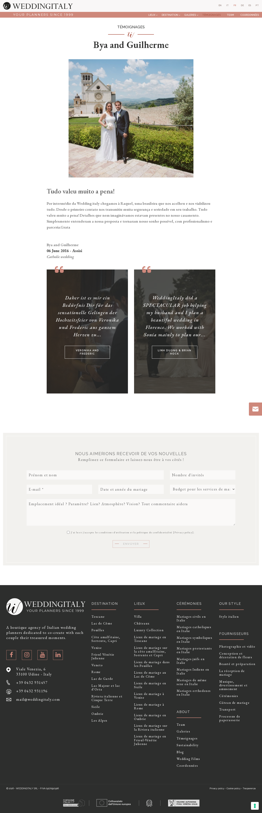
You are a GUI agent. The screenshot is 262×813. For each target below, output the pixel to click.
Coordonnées (249, 14)
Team (230, 14)
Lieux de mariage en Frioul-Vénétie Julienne (150, 740)
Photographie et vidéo (237, 646)
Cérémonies (228, 696)
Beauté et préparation (237, 664)
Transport (227, 709)
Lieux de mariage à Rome (149, 706)
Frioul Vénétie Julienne (102, 656)
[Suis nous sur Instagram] (27, 655)
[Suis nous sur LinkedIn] (58, 655)
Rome (96, 672)
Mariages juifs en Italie (191, 661)
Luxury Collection (149, 630)
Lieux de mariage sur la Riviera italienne (151, 727)
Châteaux (141, 623)
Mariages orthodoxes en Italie (194, 693)
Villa (138, 617)
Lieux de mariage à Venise (149, 696)
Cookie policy (234, 788)
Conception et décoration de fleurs (235, 655)
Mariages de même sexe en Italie (192, 682)
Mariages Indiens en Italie (193, 671)
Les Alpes (99, 720)
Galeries (190, 14)
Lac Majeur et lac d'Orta (105, 687)
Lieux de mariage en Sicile (150, 685)
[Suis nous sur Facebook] (11, 655)
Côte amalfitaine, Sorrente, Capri (105, 639)
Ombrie (97, 714)
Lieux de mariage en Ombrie (150, 717)
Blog (180, 752)
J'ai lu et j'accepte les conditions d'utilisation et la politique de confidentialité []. (132, 532)
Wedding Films (188, 759)
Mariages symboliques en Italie (194, 640)
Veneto (97, 665)
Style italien (229, 617)
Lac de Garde (102, 679)
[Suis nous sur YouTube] (42, 655)
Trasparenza (249, 788)
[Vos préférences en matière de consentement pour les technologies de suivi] (255, 806)
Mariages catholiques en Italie (194, 629)
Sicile (95, 707)
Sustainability (188, 745)
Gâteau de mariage (234, 703)
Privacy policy (183, 532)
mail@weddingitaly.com (38, 699)
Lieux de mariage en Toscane (150, 639)
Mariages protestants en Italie (194, 650)
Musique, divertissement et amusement (233, 685)
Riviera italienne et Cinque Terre (107, 698)
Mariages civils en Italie (191, 618)
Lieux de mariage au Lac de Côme (150, 674)
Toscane (98, 617)
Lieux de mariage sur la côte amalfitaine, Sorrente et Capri (151, 651)
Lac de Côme (101, 623)
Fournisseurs (234, 634)
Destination (170, 14)
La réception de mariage (232, 673)
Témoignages (211, 14)
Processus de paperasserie (229, 718)
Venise (96, 648)
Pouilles (97, 630)
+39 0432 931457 (32, 682)
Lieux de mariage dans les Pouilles (152, 664)
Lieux (151, 14)
